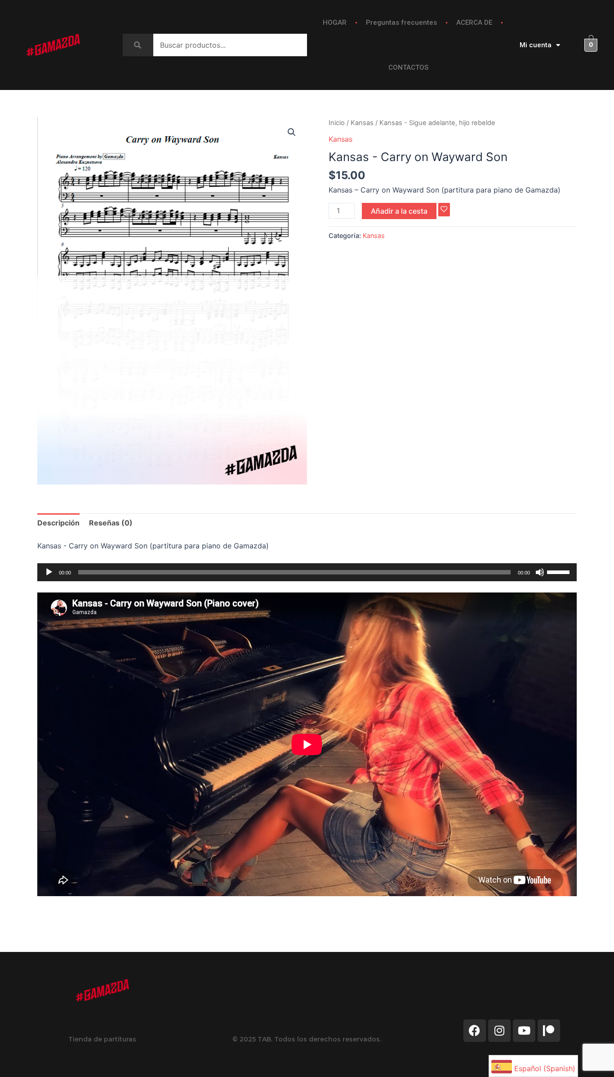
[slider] (559, 571)
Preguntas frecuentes (401, 22)
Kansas (362, 123)
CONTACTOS (408, 67)
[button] (292, 132)
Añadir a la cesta (399, 210)
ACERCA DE (474, 22)
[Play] (48, 572)
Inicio (337, 123)
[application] (307, 572)
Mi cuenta (536, 45)
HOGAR (335, 22)
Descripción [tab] (58, 522)
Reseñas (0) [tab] (111, 522)
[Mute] (539, 572)
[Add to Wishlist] (444, 209)
